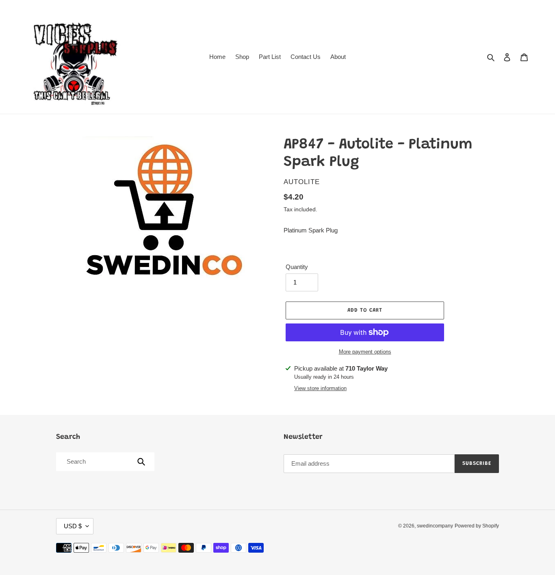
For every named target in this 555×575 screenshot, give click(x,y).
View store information (320, 388)
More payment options (365, 352)
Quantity (297, 266)
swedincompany (435, 526)
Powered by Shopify (477, 526)
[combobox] (104, 462)
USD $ (73, 526)
